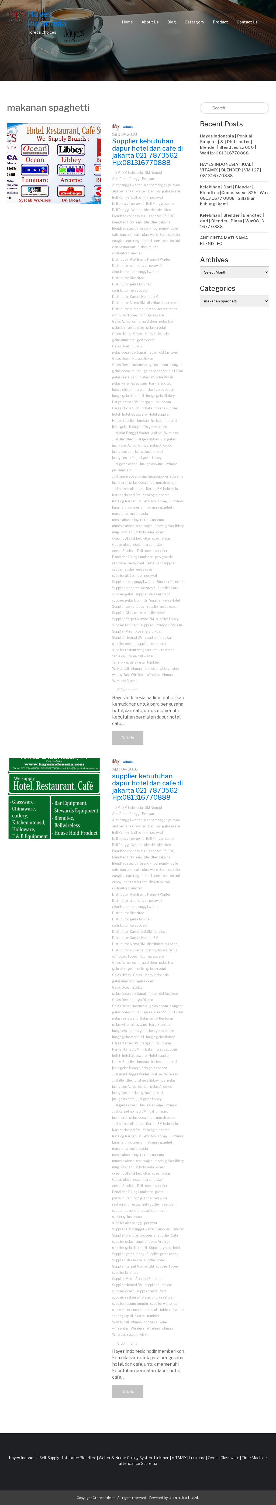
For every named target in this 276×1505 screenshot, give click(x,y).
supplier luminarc (125, 625)
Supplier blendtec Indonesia (133, 588)
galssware (156, 315)
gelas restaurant (125, 377)
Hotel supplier (159, 414)
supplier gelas (122, 594)
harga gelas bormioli (128, 396)
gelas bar (166, 321)
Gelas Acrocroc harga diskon (134, 321)
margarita (120, 514)
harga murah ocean (156, 402)
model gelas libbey (169, 526)
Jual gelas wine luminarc (158, 464)
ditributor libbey (124, 315)
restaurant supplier (161, 563)
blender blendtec (157, 210)
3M (117, 173)
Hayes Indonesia (47, 19)
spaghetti (132, 1211)
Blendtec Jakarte (157, 222)
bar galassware (168, 191)
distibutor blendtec (127, 253)
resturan (168, 1204)
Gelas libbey (121, 334)
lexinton (149, 501)
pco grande (164, 557)
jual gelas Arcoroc (158, 445)
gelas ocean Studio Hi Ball (164, 371)
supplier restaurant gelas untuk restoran (143, 650)
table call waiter (141, 656)
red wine (119, 563)
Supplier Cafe (167, 588)
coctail (147, 241)
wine (175, 669)
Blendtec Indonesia (127, 222)
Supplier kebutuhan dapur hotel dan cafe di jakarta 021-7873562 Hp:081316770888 (147, 151)
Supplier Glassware (127, 613)
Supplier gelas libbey (128, 607)
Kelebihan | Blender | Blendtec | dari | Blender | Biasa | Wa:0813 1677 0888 (232, 221)
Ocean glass (121, 545)
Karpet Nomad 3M (126, 495)
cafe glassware (146, 235)
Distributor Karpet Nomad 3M (135, 297)
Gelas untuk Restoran (156, 377)
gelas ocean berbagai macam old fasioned (145, 352)
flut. (143, 315)
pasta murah (122, 1198)
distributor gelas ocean (130, 290)
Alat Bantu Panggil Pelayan (133, 179)
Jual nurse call (123, 489)
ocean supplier (156, 551)
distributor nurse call (163, 303)
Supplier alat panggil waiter (133, 582)
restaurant (136, 563)
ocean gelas (161, 538)
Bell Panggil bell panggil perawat (137, 197)
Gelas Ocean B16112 (127, 346)
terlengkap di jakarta (128, 662)
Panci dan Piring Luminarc (132, 557)
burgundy (161, 228)
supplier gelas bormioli (129, 600)
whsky (164, 669)
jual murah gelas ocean (130, 483)
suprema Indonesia (126, 1310)
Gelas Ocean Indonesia (129, 365)
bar (151, 191)
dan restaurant (123, 247)
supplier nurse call (158, 638)
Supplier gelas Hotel (164, 600)
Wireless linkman (159, 675)
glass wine (139, 383)
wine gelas (120, 675)
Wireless (137, 675)
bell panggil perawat (128, 204)
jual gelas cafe (123, 458)
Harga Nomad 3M (125, 408)
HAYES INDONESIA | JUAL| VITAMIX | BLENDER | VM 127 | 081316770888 (230, 170)
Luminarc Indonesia (127, 507)
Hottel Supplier (123, 421)
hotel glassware (134, 414)
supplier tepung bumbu (130, 1304)
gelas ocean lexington (166, 365)
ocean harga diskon (148, 545)
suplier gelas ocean (139, 569)
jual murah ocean (163, 483)
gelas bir (119, 328)
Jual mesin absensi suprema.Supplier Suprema (147, 476)
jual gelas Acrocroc (127, 445)
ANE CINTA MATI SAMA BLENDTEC (224, 241)
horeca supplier (166, 408)
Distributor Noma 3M (128, 303)
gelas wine (120, 383)
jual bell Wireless (164, 433)
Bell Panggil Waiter (127, 210)
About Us (150, 22)
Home (127, 22)
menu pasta (139, 514)
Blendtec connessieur (129, 216)
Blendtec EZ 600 (161, 216)
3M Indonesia (132, 173)
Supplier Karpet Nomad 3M (133, 619)
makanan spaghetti (159, 507)
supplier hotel (154, 613)
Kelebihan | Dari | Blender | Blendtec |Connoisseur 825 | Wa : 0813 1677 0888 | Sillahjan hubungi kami (234, 195)
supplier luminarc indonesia (162, 625)
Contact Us (247, 22)
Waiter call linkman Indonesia (134, 669)
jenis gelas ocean (154, 427)
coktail (175, 241)
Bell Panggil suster (160, 204)
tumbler (153, 662)
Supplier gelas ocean (162, 607)
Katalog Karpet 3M (126, 501)
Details (127, 738)
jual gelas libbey (149, 458)
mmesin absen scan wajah (132, 526)
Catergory (194, 22)
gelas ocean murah (127, 371)
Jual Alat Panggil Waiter (130, 433)
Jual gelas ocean (124, 464)
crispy (116, 882)
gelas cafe (136, 328)
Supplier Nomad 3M (127, 638)
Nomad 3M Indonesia (137, 532)
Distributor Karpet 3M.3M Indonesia (139, 932)
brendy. (145, 228)
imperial (171, 421)
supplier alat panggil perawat (134, 576)
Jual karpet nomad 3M (129, 1111)
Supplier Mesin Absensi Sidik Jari (137, 631)
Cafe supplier (170, 235)
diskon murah (147, 247)
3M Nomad (153, 173)
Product (220, 22)
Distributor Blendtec (128, 278)
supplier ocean (123, 644)
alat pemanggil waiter (129, 191)
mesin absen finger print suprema (138, 520)
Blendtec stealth (125, 228)
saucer (117, 569)
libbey (162, 501)
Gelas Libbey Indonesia (151, 334)
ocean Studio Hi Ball (127, 551)
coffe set (161, 241)
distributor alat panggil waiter (135, 272)
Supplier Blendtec (170, 582)
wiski (143, 1335)
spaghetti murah (154, 1211)
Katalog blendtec (156, 495)
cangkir (118, 241)
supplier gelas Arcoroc (153, 594)
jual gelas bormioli (149, 452)
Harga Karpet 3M (125, 402)
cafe (174, 228)
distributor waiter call (162, 309)
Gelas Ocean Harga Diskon (132, 359)
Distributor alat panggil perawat (137, 266)
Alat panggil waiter (127, 185)
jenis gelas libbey (125, 427)
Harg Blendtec (160, 383)
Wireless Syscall (124, 681)
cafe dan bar (122, 235)
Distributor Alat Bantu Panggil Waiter (141, 259)
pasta (159, 1192)
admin (128, 127)
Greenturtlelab (183, 1497)
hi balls (147, 408)
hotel (116, 414)
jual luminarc (122, 470)
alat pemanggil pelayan (162, 185)
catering (132, 241)
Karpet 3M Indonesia (162, 489)
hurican (143, 421)
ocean (160, 532)
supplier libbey (167, 619)
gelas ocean (146, 340)
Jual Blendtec (122, 439)
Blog (171, 22)
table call (119, 656)
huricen (157, 421)
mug (115, 532)
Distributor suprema (127, 309)
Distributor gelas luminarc (132, 284)
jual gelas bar (122, 452)
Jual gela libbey (147, 439)
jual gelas (168, 439)
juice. (140, 489)
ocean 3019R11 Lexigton (131, 538)
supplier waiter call (164, 1304)
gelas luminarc (123, 340)
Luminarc (177, 501)
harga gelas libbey (160, 396)
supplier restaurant (151, 644)
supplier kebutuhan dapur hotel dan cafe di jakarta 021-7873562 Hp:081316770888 (147, 786)
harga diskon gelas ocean (154, 390)
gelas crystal (156, 328)
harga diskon (122, 390)
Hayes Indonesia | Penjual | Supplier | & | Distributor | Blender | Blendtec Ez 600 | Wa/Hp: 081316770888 (228, 145)
